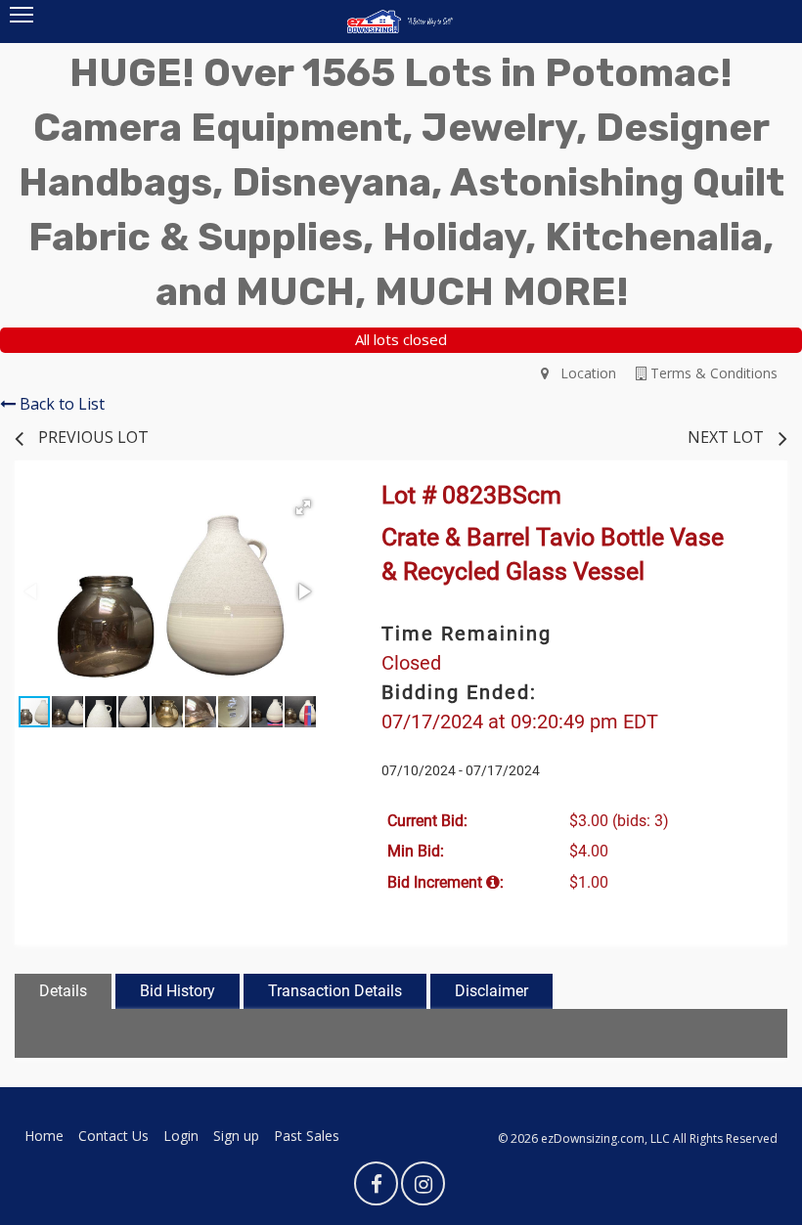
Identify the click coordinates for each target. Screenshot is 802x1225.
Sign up (236, 1135)
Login (181, 1135)
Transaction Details (335, 991)
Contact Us (113, 1135)
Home (44, 1135)
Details (63, 991)
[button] (303, 507)
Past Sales (306, 1135)
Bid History (177, 991)
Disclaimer (491, 991)
